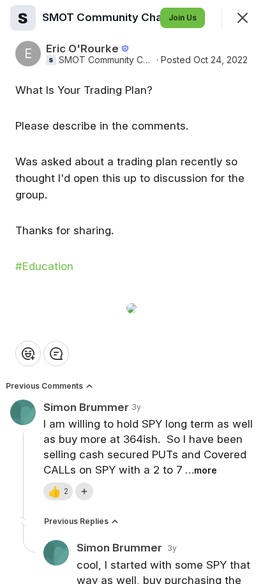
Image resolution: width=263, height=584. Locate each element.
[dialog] (131, 292)
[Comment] (56, 353)
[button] (58, 491)
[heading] (105, 17)
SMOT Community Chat (106, 60)
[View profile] (23, 18)
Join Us (183, 17)
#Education (44, 266)
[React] (28, 353)
